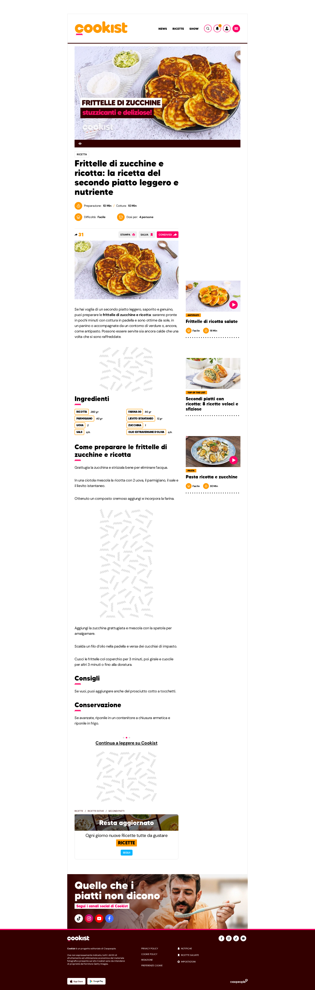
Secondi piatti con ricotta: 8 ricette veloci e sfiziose (212, 404)
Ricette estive (96, 811)
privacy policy (149, 948)
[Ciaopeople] (239, 981)
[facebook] (109, 918)
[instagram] (89, 918)
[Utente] (227, 28)
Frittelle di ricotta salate (212, 321)
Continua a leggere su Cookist (126, 743)
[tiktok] (79, 918)
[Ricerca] (208, 28)
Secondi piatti (116, 811)
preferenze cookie (152, 965)
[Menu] (236, 28)
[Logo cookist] (101, 28)
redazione (147, 959)
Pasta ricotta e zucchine (212, 476)
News (162, 28)
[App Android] (96, 981)
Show (194, 28)
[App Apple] (76, 981)
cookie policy (149, 954)
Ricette (178, 28)
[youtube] (99, 918)
